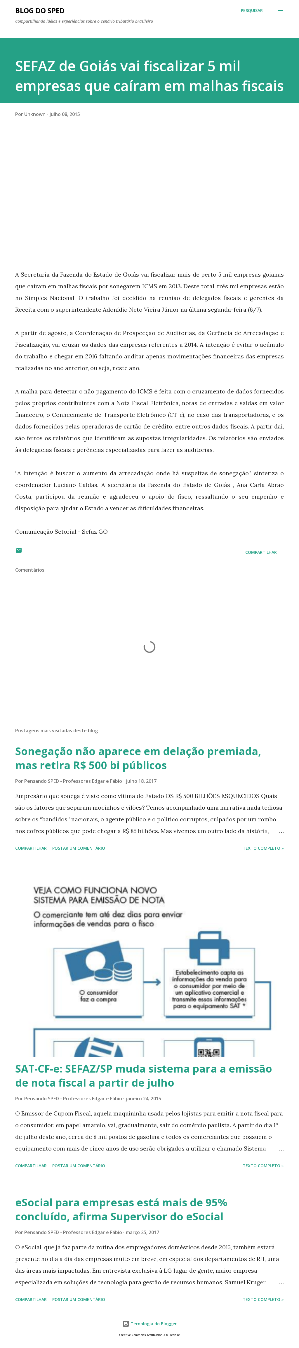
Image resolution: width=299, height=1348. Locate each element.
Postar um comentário (78, 848)
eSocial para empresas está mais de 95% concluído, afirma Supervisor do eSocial (121, 1209)
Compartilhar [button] (261, 552)
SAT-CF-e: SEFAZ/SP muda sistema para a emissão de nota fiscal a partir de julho (143, 1075)
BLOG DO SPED (40, 10)
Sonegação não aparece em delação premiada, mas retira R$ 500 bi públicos (138, 758)
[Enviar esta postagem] (18, 552)
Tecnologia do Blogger (153, 1323)
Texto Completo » (263, 848)
